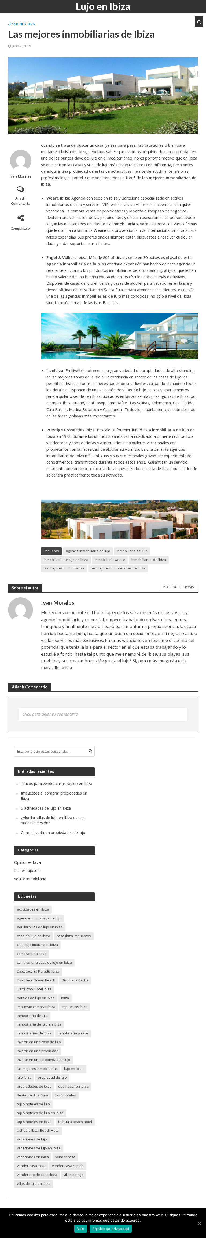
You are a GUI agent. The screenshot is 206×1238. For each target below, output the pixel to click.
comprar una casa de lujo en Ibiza (44, 962)
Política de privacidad (110, 1228)
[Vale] (199, 1223)
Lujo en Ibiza (103, 6)
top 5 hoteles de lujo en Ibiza (40, 1112)
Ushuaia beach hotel (75, 1121)
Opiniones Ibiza (21, 23)
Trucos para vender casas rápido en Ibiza (56, 783)
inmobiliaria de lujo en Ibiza (66, 559)
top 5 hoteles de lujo (33, 1104)
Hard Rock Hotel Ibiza (34, 989)
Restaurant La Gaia (32, 1095)
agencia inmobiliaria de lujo (88, 550)
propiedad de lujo (52, 1077)
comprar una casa (31, 953)
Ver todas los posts (178, 587)
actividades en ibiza (33, 909)
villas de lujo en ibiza (33, 1183)
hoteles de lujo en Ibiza (36, 997)
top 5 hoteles (65, 1095)
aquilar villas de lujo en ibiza (40, 927)
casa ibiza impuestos (74, 935)
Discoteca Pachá (75, 980)
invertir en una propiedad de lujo (43, 1059)
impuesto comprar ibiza (36, 1006)
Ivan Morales (20, 176)
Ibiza (65, 997)
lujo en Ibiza (74, 1068)
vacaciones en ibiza (33, 1156)
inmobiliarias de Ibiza (148, 559)
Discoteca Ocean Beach (36, 980)
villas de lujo (73, 1174)
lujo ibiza (24, 1077)
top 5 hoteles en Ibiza (34, 1121)
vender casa (65, 1156)
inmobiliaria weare (110, 559)
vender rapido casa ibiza (37, 1174)
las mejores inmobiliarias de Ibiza (118, 568)
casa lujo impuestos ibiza (37, 944)
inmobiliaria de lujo (132, 550)
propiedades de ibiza (34, 1086)
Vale (80, 1228)
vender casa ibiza (31, 1165)
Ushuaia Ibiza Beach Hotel (38, 1130)
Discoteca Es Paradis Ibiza (38, 971)
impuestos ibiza (74, 1006)
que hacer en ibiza (73, 1086)
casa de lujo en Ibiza (33, 935)
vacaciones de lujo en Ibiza (39, 1148)
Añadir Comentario (20, 201)
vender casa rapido (68, 1165)
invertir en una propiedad (37, 1050)
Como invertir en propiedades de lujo (53, 832)
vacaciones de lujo (32, 1139)
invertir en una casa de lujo (39, 1042)
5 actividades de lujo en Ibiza (46, 808)
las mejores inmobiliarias (64, 568)
